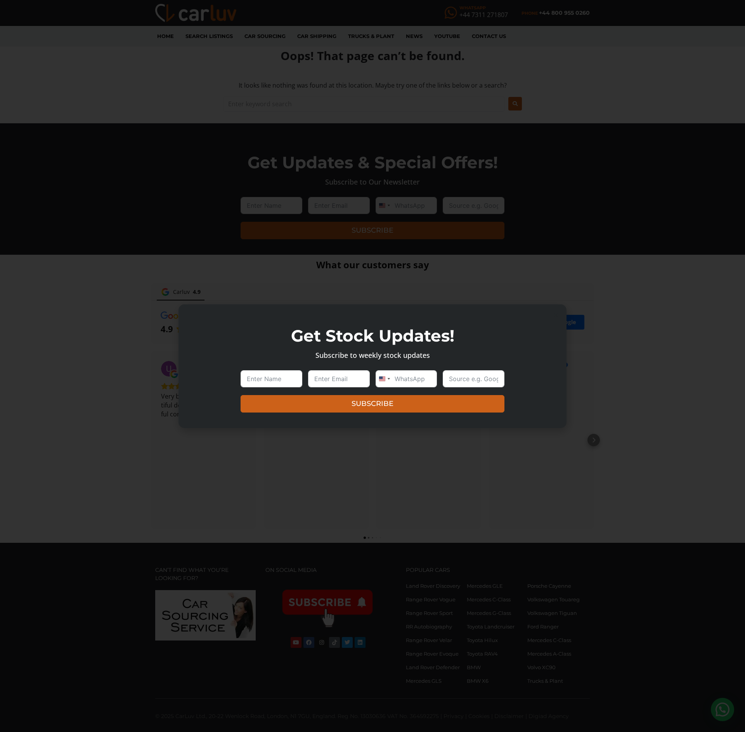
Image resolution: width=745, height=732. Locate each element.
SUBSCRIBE (372, 403)
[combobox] (384, 379)
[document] (372, 366)
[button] (556, 315)
